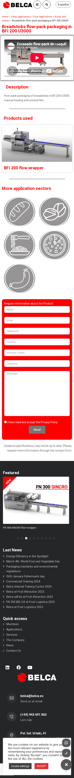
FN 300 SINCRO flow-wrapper (19, 527)
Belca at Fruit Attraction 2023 (25, 591)
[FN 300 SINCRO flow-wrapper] (36, 500)
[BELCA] (18, 5)
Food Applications (42, 16)
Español (63, 4)
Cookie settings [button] (20, 766)
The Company (15, 640)
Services (11, 634)
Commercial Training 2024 (23, 581)
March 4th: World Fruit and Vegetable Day (33, 561)
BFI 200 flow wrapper (24, 168)
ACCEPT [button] (41, 766)
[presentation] (5, 538)
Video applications (21, 16)
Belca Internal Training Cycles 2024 (28, 586)
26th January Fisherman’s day (25, 576)
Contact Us (13, 650)
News (10, 645)
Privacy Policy (49, 422)
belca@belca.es (31, 696)
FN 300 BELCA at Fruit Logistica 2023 (30, 602)
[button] (18, 538)
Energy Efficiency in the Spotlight (27, 556)
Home (5, 16)
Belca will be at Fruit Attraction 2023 (29, 597)
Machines (12, 624)
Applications (14, 629)
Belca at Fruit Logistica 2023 (24, 607)
